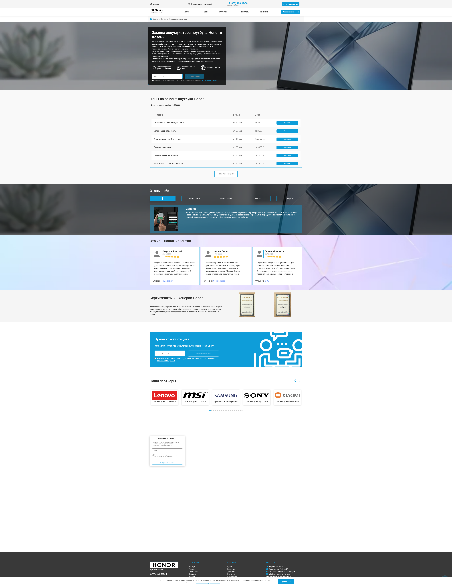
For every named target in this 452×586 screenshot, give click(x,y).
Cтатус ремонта (290, 4)
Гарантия (223, 12)
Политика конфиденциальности (208, 583)
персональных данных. (209, 80)
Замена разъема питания (166, 155)
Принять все (286, 581)
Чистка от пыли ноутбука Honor (169, 122)
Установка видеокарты (165, 131)
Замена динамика (162, 147)
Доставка (245, 12)
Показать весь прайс (226, 174)
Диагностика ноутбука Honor (168, 139)
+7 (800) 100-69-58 (237, 3)
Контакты (264, 12)
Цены (206, 12)
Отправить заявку (194, 76)
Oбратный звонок (291, 12)
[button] (295, 380)
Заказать (287, 123)
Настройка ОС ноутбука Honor (168, 163)
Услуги (186, 12)
